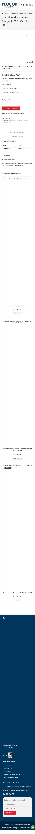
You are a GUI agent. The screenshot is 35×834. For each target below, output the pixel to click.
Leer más (17, 600)
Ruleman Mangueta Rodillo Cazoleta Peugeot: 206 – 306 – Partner (17, 449)
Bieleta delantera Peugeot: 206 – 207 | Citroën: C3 (17, 593)
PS (18, 828)
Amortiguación (11, 120)
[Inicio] (2, 13)
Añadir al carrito (11, 108)
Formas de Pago (7, 768)
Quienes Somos (7, 771)
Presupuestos (7, 765)
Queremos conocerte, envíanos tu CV (13, 774)
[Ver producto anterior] (3, 35)
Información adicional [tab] (17, 132)
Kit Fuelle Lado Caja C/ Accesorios (17, 306)
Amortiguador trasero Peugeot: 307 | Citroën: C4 (21, 13)
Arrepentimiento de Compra (10, 777)
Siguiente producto (26, 35)
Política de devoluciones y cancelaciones (22, 824)
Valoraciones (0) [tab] (17, 136)
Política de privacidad (10, 822)
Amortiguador (19, 120)
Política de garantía (9, 824)
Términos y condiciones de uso (22, 822)
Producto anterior (9, 35)
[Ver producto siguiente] (32, 35)
